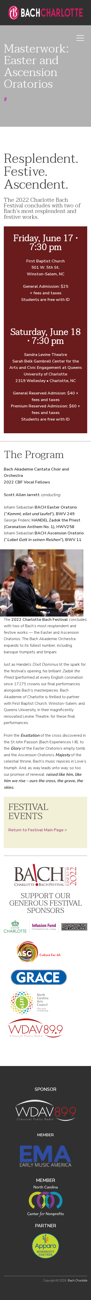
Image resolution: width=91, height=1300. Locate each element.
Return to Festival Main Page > (37, 830)
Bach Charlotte (77, 1281)
